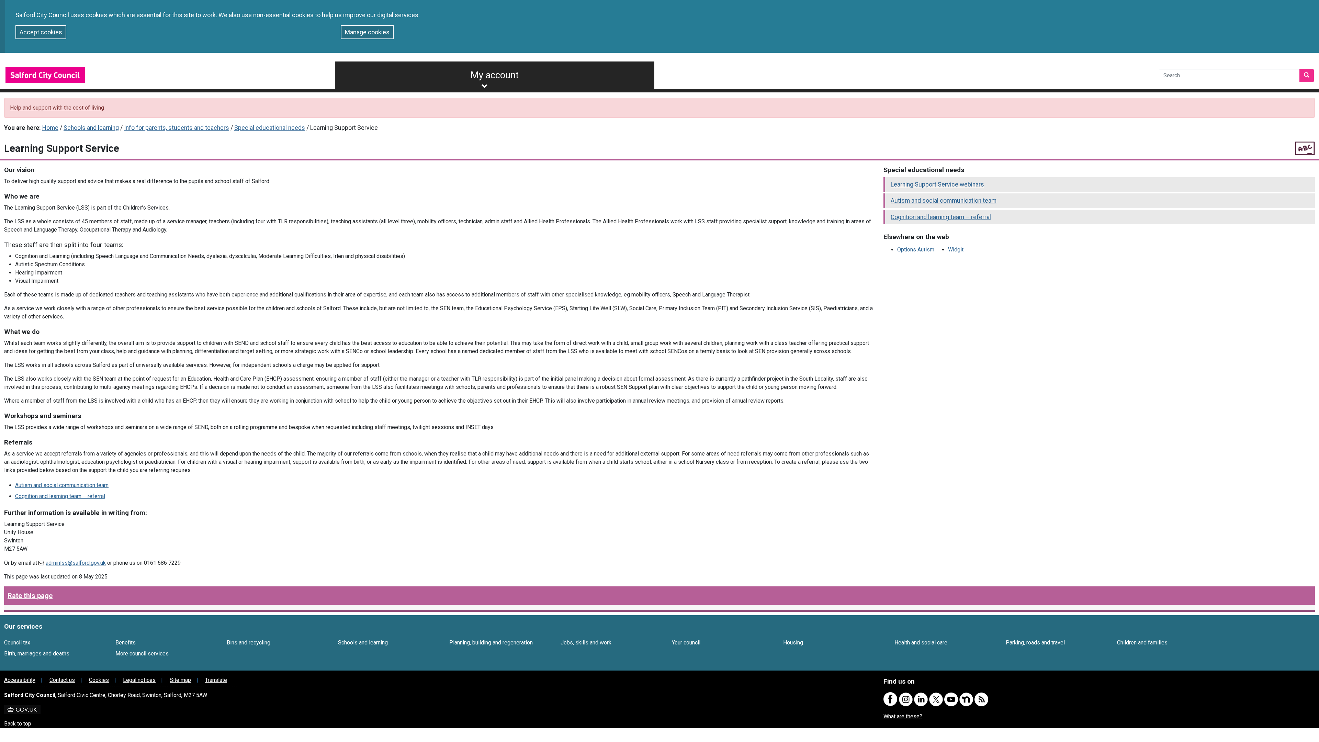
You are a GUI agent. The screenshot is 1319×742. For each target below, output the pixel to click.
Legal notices (139, 680)
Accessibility (19, 680)
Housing (793, 642)
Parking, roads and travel (1035, 642)
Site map (180, 680)
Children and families (1142, 642)
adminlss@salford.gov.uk (76, 563)
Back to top (17, 723)
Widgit (955, 249)
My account (495, 75)
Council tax (17, 642)
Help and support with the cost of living (57, 107)
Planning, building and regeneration (491, 642)
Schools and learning (91, 127)
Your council (686, 642)
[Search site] (1306, 75)
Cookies (99, 680)
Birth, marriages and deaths (36, 653)
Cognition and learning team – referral (60, 496)
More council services (142, 653)
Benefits (125, 642)
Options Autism (915, 249)
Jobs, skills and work (586, 642)
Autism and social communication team (62, 485)
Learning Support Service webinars (937, 184)
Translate (216, 680)
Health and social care (920, 642)
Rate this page (30, 596)
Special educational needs (269, 127)
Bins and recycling (248, 642)
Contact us (62, 680)
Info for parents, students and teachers (176, 127)
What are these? (902, 716)
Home (50, 127)
